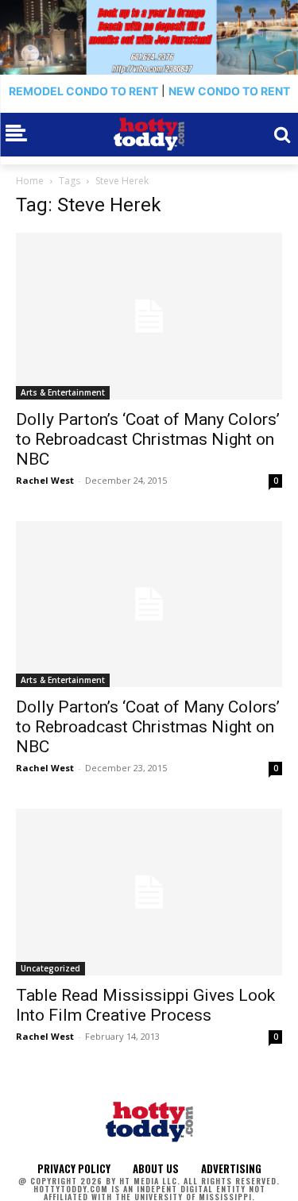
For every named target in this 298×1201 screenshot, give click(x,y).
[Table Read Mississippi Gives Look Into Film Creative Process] (149, 892)
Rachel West (45, 480)
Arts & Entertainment (63, 392)
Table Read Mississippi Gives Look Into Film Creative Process (145, 1005)
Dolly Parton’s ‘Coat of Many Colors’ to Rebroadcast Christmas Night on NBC (148, 439)
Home (30, 180)
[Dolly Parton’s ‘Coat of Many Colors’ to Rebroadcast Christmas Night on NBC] (149, 316)
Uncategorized (50, 968)
